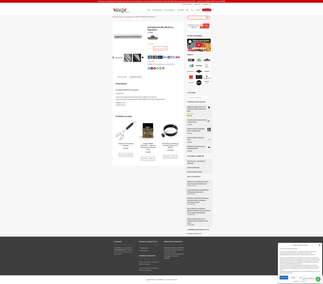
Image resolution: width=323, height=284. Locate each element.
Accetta (284, 277)
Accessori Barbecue (129, 16)
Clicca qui (147, 264)
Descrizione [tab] (122, 77)
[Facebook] (149, 68)
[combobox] (199, 97)
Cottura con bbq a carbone (194, 171)
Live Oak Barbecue (123, 10)
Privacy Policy (144, 248)
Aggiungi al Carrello (160, 48)
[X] (152, 68)
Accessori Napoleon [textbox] (194, 97)
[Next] (142, 58)
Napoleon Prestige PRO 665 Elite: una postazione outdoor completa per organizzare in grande (198, 200)
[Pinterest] (154, 68)
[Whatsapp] (157, 68)
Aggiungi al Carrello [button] (126, 154)
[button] (319, 245)
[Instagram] (163, 68)
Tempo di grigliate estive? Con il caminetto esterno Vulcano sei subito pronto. (197, 221)
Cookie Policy (297, 281)
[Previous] (113, 58)
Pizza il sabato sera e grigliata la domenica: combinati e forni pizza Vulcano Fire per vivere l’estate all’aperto (198, 210)
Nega (293, 277)
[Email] (160, 68)
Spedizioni (167, 258)
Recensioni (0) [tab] (135, 77)
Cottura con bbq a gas (193, 167)
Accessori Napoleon (169, 64)
